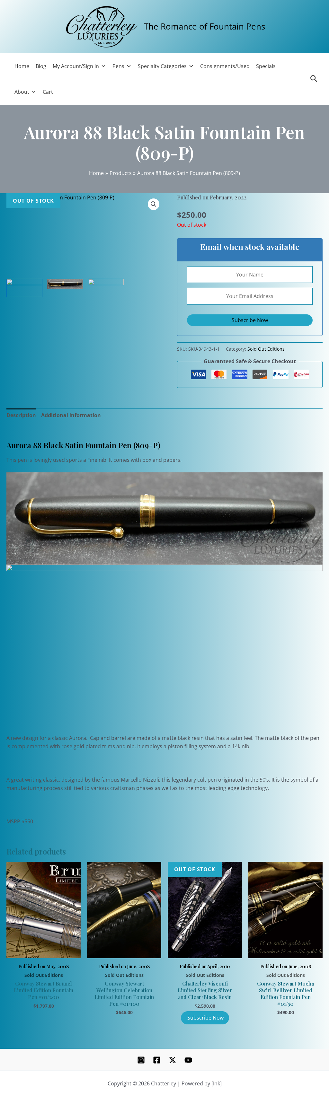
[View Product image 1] (24, 288)
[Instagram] (141, 1060)
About (21, 91)
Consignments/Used (225, 66)
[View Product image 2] (65, 284)
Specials (266, 66)
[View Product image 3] (106, 288)
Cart (48, 91)
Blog (41, 66)
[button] (153, 204)
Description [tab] (21, 415)
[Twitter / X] (172, 1060)
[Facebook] (157, 1060)
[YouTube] (188, 1060)
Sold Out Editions (266, 349)
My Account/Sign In (76, 66)
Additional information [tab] (71, 415)
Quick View (44, 950)
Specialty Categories (162, 66)
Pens (118, 66)
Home (21, 66)
